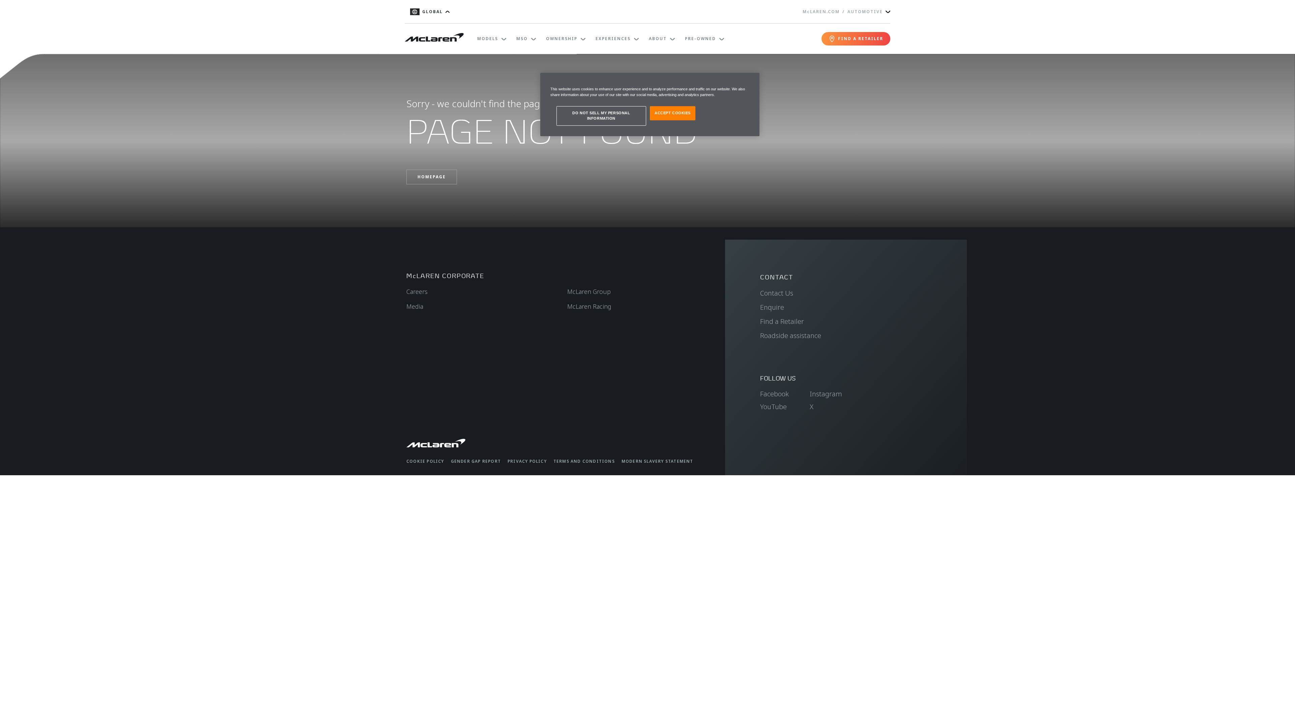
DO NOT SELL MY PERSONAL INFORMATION (601, 115)
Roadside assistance (790, 335)
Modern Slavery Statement (657, 461)
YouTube (773, 406)
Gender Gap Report (476, 461)
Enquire (772, 307)
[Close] (750, 80)
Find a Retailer (782, 321)
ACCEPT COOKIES (673, 113)
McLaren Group (589, 291)
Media (414, 306)
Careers (417, 291)
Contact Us (776, 293)
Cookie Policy (425, 461)
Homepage (432, 177)
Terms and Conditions (584, 461)
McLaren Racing (589, 306)
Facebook (774, 393)
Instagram (826, 393)
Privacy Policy (527, 461)
